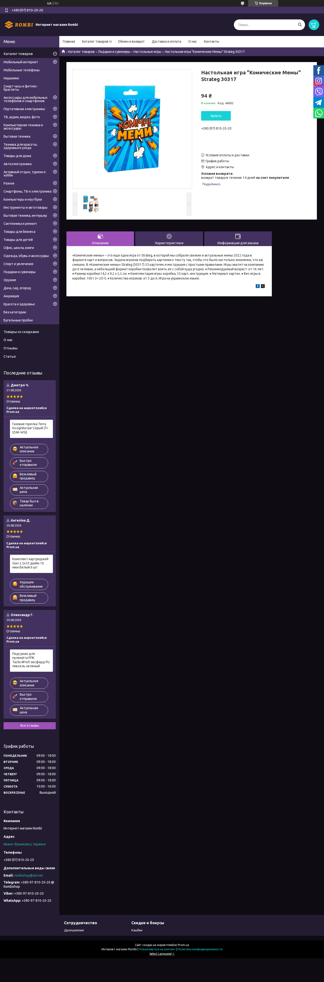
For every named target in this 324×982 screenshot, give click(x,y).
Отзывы (11, 348)
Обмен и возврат (131, 41)
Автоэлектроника (18, 164)
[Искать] (299, 24)
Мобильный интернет (21, 62)
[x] (263, 287)
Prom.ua (183, 944)
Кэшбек (137, 930)
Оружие (10, 280)
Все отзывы (29, 725)
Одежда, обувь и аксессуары (26, 256)
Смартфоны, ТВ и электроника (27, 191)
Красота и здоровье (19, 304)
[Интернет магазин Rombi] (19, 25)
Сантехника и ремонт (20, 223)
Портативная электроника (24, 109)
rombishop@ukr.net (28, 875)
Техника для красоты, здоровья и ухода (20, 146)
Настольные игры (147, 52)
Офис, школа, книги (19, 248)
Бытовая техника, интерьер (25, 215)
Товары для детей (18, 240)
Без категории (15, 312)
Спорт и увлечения (18, 264)
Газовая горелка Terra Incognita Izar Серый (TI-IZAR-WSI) (30, 428)
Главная (69, 41)
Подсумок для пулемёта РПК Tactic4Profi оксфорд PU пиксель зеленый (31, 660)
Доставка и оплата (166, 41)
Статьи (10, 356)
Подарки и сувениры (114, 52)
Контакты (211, 41)
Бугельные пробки (18, 320)
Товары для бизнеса (19, 232)
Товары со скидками (21, 332)
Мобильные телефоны (22, 70)
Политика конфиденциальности (200, 949)
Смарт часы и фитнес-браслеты (21, 87)
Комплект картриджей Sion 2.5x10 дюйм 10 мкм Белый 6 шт (30, 563)
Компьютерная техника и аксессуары (23, 126)
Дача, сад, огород (17, 288)
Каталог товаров (95, 41)
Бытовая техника (17, 136)
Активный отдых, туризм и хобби (25, 173)
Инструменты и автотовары (25, 207)
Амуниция (11, 296)
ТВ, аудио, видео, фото (22, 117)
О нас (192, 41)
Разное (9, 183)
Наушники (11, 78)
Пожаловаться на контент (157, 949)
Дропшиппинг (74, 930)
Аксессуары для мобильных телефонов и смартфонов (25, 99)
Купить (216, 116)
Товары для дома (17, 156)
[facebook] (258, 287)
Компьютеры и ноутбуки (23, 199)
